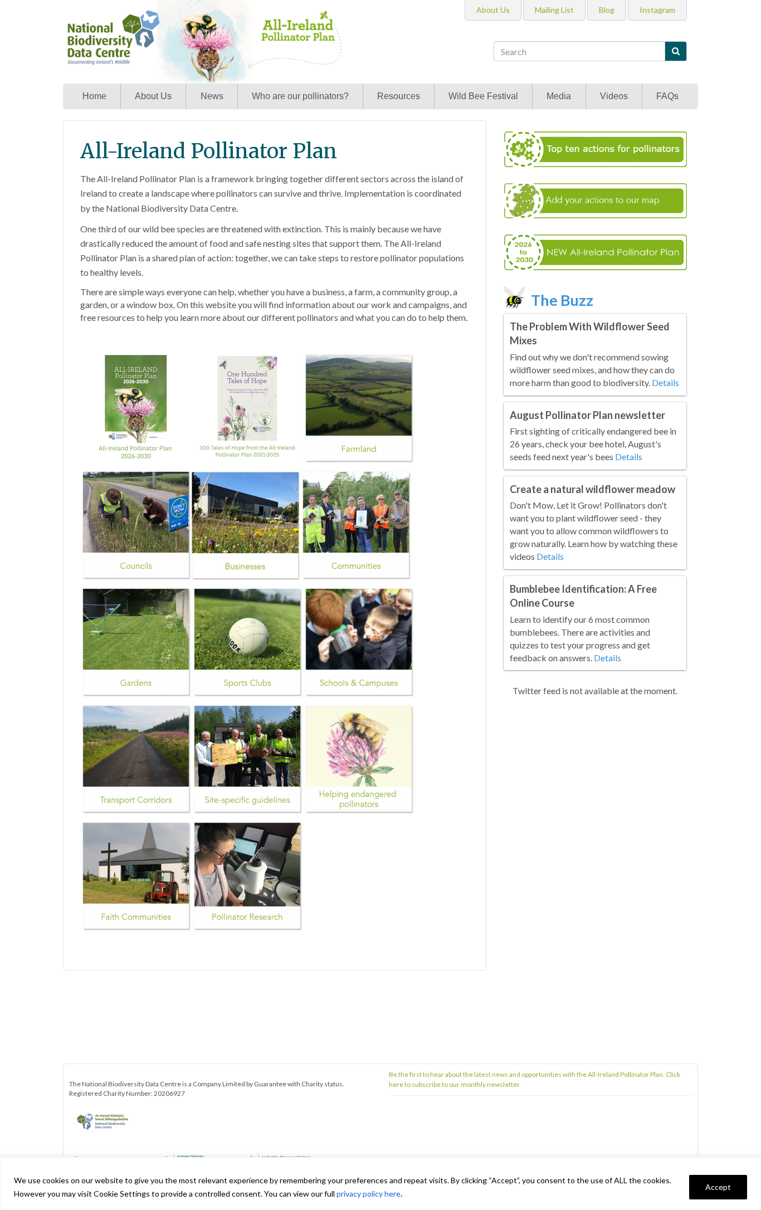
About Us (153, 96)
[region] (380, 1183)
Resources (398, 96)
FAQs (667, 96)
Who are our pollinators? (300, 96)
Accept (718, 1187)
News (212, 96)
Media (559, 96)
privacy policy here (368, 1193)
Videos (614, 96)
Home (94, 96)
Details (665, 382)
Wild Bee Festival (483, 96)
